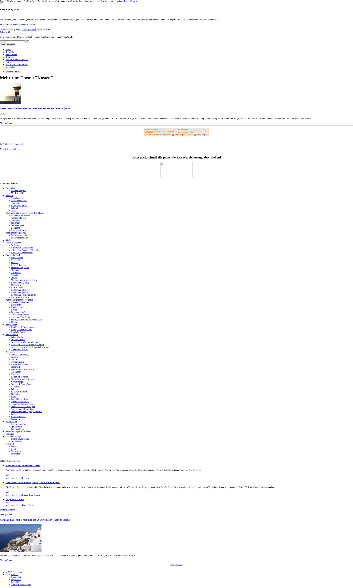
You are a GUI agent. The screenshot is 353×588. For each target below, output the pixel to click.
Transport (10, 444)
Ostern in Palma (18, 339)
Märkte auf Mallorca (20, 297)
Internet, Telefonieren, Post (22, 369)
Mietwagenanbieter (19, 238)
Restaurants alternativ (20, 290)
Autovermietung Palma (16, 233)
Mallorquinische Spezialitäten (24, 280)
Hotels (8, 62)
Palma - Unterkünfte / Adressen (19, 300)
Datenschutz (16, 577)
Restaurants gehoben (20, 292)
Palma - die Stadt (13, 255)
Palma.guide (5, 32)
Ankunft (9, 195)
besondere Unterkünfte (21, 317)
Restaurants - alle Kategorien (23, 295)
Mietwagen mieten (19, 200)
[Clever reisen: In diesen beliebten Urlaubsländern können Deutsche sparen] (10, 103)
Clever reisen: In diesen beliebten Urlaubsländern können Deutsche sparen (35, 108)
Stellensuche (16, 245)
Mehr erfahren (129, 1)
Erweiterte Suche (13, 71)
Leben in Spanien (13, 243)
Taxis (13, 210)
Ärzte (13, 396)
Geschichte (16, 260)
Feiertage (15, 389)
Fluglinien (15, 394)
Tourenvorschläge (13, 436)
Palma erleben (17, 257)
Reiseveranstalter (18, 424)
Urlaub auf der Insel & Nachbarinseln (27, 344)
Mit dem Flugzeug (19, 190)
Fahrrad (14, 208)
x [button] (136, 1)
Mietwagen (16, 451)
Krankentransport (18, 416)
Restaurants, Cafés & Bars (17, 64)
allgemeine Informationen (22, 404)
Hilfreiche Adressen (19, 364)
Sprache (14, 262)
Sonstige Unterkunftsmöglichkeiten (26, 319)
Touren (14, 277)
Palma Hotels (11, 324)
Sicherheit (15, 367)
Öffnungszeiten (17, 362)
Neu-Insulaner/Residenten (17, 59)
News (8, 49)
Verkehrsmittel (17, 198)
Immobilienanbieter (19, 399)
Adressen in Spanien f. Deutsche (25, 250)
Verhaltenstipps (17, 382)
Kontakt (14, 574)
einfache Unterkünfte (20, 302)
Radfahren (15, 387)
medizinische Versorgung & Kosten (26, 411)
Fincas (14, 322)
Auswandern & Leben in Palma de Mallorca (25, 213)
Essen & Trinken (18, 265)
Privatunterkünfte (18, 312)
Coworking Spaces (19, 349)
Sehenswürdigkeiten (20, 267)
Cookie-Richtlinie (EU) (21, 584)
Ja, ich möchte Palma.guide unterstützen (17, 24)
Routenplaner (11, 57)
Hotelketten (16, 305)
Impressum (16, 579)
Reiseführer (11, 52)
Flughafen (15, 454)
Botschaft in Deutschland (22, 252)
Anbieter (7, 510)
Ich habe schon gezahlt (10, 30)
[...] (7, 475)
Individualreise (17, 429)
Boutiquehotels (17, 307)
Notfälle (14, 374)
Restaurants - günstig (20, 282)
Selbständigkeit (17, 225)
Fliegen (14, 446)
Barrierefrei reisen (19, 205)
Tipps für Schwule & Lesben (23, 379)
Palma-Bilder (11, 54)
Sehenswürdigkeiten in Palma (18, 431)
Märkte (14, 359)
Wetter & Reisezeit (19, 391)
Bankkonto (16, 228)
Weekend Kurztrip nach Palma (24, 342)
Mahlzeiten (16, 285)
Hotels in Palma (18, 332)
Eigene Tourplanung (20, 439)
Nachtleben (16, 272)
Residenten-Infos (18, 230)
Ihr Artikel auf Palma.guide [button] (12, 144)
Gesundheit (16, 372)
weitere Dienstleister (20, 401)
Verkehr (14, 275)
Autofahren (16, 203)
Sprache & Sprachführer (21, 384)
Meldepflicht (16, 220)
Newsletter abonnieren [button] (10, 149)
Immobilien (10, 67)
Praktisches (10, 352)
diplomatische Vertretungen (23, 406)
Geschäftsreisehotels (20, 315)
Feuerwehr (15, 419)
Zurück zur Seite (43, 30)
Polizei (14, 414)
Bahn (13, 449)
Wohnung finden (18, 218)
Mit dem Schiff (17, 193)
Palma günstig (17, 337)
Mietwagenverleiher (19, 235)
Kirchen (9, 240)
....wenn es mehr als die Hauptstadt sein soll (30, 347)
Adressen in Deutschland (22, 247)
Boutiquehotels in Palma (21, 329)
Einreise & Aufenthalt (20, 215)
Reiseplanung (11, 421)
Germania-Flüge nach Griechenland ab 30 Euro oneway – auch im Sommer (35, 520)
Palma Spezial (12, 334)
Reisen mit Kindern (19, 377)
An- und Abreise (13, 188)
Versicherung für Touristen (22, 409)
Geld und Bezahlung (20, 354)
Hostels (14, 310)
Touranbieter (16, 441)
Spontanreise (16, 426)
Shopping (15, 270)
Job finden (15, 223)
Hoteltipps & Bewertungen (22, 327)
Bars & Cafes (17, 287)
